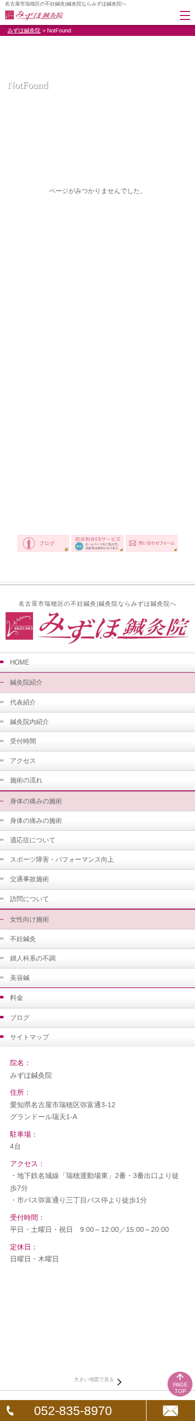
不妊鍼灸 (23, 939)
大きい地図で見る (94, 1379)
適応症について (33, 840)
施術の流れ (26, 780)
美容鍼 (20, 977)
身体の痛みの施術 (36, 820)
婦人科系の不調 (33, 958)
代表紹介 (23, 702)
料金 (16, 997)
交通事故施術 (29, 879)
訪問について (29, 899)
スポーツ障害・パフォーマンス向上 (62, 859)
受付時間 (23, 741)
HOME (20, 662)
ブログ (20, 1017)
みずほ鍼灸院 (24, 30)
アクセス (23, 760)
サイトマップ (29, 1037)
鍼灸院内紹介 (29, 721)
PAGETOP (180, 1388)
